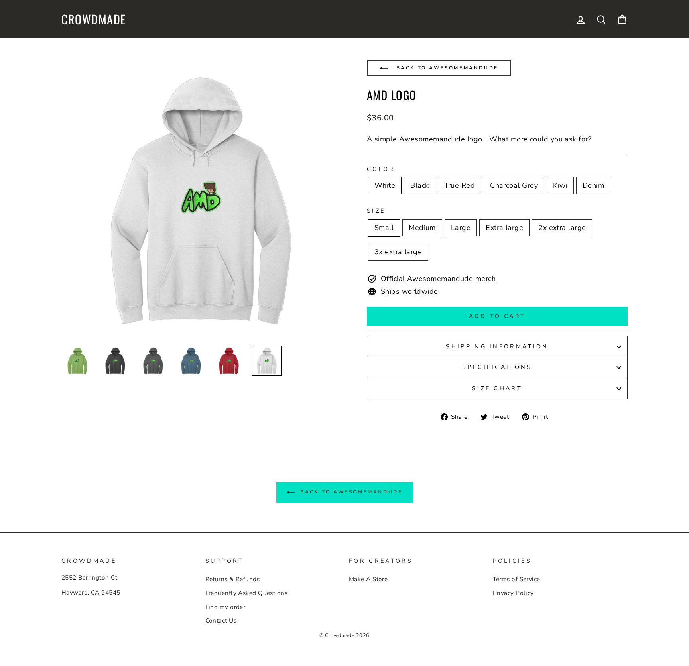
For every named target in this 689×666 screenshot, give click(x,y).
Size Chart (497, 388)
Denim (593, 185)
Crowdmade (93, 19)
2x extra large (562, 227)
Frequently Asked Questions (246, 593)
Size (376, 211)
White (384, 185)
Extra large (504, 227)
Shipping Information (497, 346)
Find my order (225, 607)
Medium (422, 227)
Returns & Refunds (232, 579)
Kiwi (560, 185)
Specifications (497, 367)
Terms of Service (516, 579)
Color (381, 169)
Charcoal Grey (514, 185)
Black (419, 185)
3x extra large (398, 252)
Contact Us (221, 621)
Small (384, 227)
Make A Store (368, 579)
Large (460, 227)
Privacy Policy (513, 593)
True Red (459, 185)
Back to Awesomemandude (446, 68)
